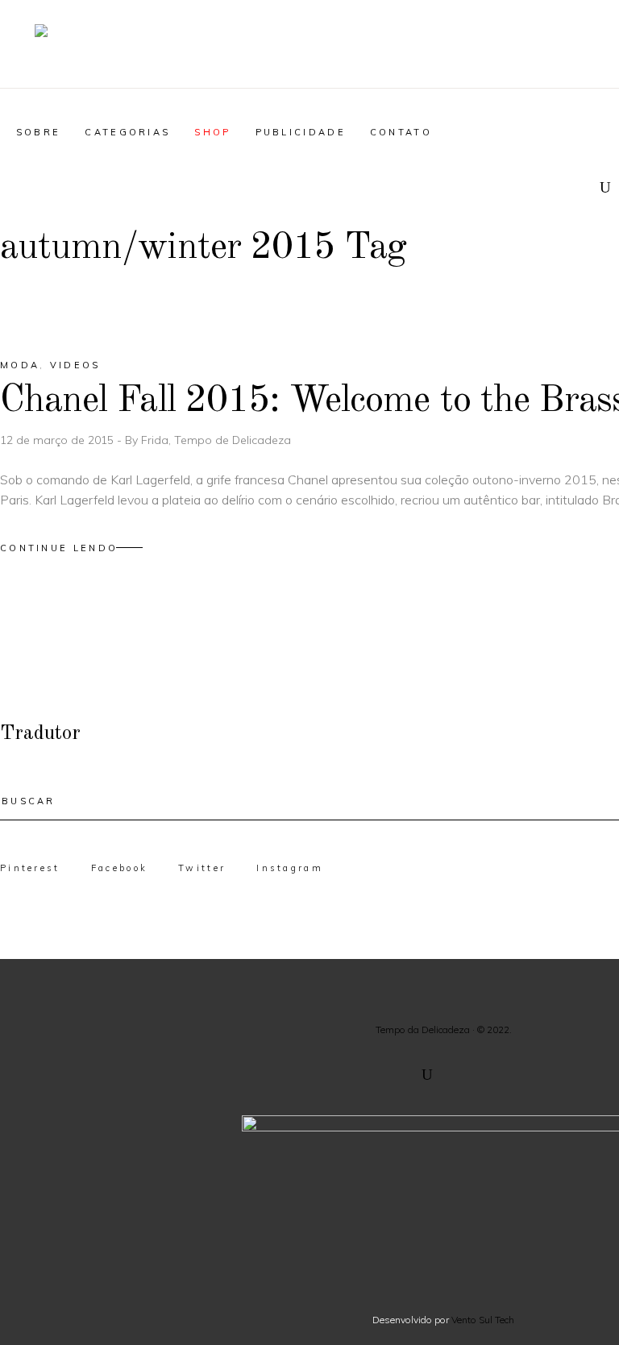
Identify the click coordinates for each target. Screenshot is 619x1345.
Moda (19, 365)
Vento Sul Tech (482, 1320)
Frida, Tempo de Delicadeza (216, 440)
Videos (75, 365)
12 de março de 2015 (58, 440)
